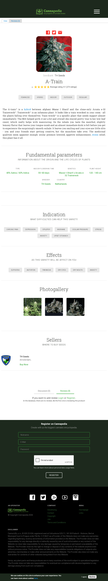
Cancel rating (32, 87)
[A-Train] (54, 54)
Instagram (75, 497)
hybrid (27, 109)
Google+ (54, 497)
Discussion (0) (44, 391)
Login (61, 397)
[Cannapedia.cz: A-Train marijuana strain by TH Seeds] (32, 307)
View (6, 21)
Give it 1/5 (35, 87)
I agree (84, 577)
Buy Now (24, 364)
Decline (92, 577)
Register (71, 397)
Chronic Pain (12, 229)
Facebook (48, 32)
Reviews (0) (15, 21)
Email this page (60, 32)
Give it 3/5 (42, 87)
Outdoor (68, 97)
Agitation (31, 270)
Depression (30, 229)
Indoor (53, 97)
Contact (50, 513)
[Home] (50, 12)
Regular (83, 97)
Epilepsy (46, 229)
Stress (98, 229)
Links (81, 513)
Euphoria (15, 270)
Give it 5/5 (48, 87)
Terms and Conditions (56, 522)
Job (49, 519)
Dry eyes (62, 270)
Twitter (54, 32)
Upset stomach (61, 236)
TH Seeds (60, 75)
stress (95, 134)
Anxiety (43, 236)
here (72, 467)
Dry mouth (78, 270)
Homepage (83, 510)
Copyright (51, 516)
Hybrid (40, 97)
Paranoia (47, 270)
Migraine (61, 229)
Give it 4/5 (45, 87)
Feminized (25, 97)
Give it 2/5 (38, 87)
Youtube (65, 497)
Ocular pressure (80, 229)
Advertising (52, 510)
